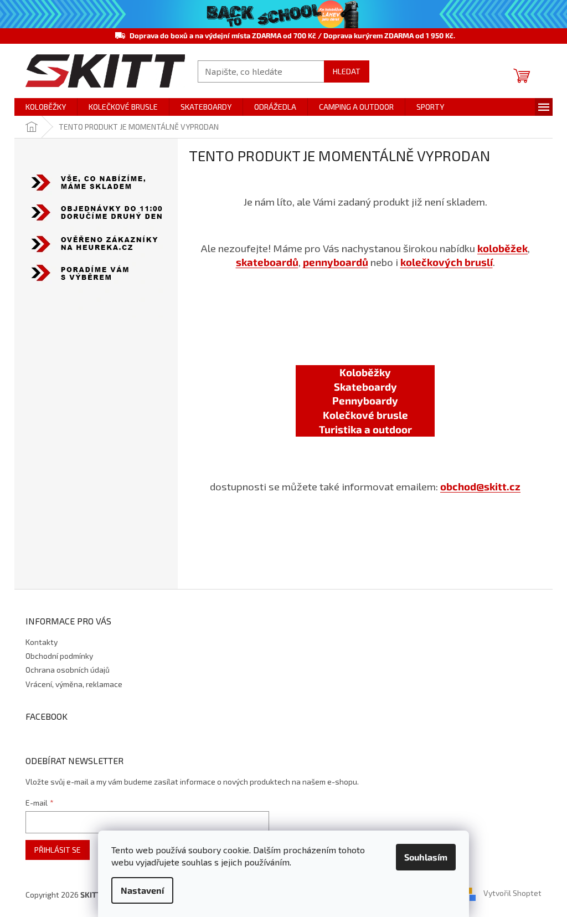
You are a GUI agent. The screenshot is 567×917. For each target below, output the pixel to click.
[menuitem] (45, 107)
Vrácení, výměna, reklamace (73, 684)
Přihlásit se (57, 849)
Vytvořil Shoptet (512, 893)
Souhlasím (425, 857)
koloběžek (502, 248)
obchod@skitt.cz (480, 486)
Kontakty (41, 642)
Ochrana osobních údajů (67, 669)
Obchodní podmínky (59, 655)
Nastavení (142, 890)
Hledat (346, 71)
